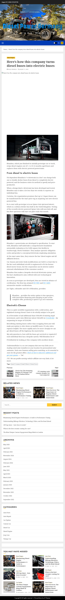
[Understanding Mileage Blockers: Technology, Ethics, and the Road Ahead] (38, 561)
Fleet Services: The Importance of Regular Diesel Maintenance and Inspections (52, 394)
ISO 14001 (46, 283)
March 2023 (7, 477)
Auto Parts (6, 513)
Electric (27, 364)
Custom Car (7, 524)
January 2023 (7, 485)
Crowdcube (50, 318)
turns (36, 364)
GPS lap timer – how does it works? (14, 425)
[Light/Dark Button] (55, 43)
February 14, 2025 (51, 578)
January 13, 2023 (23, 69)
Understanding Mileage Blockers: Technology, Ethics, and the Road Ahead (27, 421)
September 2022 (8, 499)
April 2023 (6, 474)
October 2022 (7, 496)
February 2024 (8, 463)
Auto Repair (7, 516)
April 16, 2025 (50, 566)
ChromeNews (38, 598)
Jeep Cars (6, 535)
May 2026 (6, 444)
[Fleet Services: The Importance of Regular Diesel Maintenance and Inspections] (39, 392)
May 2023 (6, 470)
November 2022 (8, 492)
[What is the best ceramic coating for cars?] (38, 574)
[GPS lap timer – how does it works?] (9, 574)
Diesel (22, 364)
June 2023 (6, 466)
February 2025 (8, 452)
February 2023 (8, 481)
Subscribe (62, 43)
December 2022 (8, 488)
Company (17, 364)
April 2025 (6, 448)
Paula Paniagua (12, 69)
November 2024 (8, 455)
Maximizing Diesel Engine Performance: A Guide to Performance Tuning (23, 393)
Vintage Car (7, 539)
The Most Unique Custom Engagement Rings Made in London (23, 432)
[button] (3, 43)
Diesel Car (6, 528)
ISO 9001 (36, 283)
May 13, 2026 (21, 398)
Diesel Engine (10, 57)
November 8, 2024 (22, 592)
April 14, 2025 (21, 577)
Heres (32, 364)
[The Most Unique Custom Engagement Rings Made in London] (9, 587)
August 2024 (7, 459)
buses (12, 364)
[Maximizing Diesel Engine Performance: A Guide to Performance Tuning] (9, 392)
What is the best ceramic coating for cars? (17, 429)
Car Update (7, 520)
